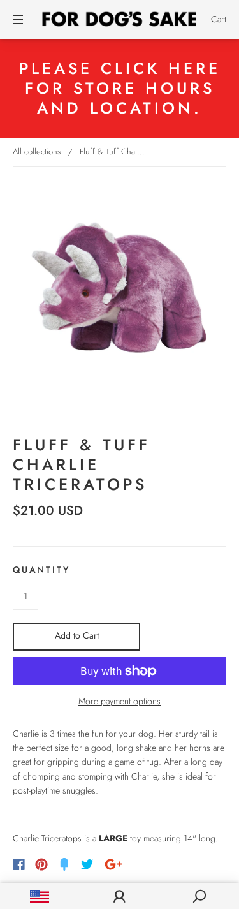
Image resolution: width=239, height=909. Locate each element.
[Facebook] (19, 864)
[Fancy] (64, 864)
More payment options (119, 701)
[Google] (113, 864)
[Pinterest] (41, 864)
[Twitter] (87, 864)
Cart (218, 19)
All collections (37, 151)
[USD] (40, 896)
